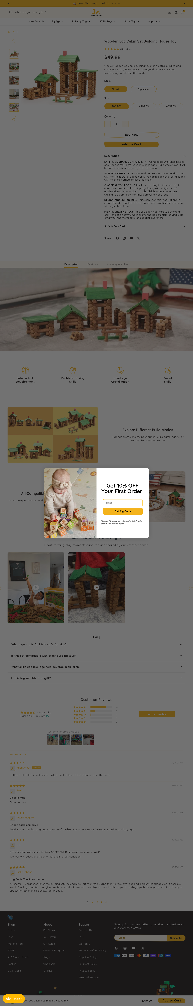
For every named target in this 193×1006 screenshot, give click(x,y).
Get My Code (123, 511)
